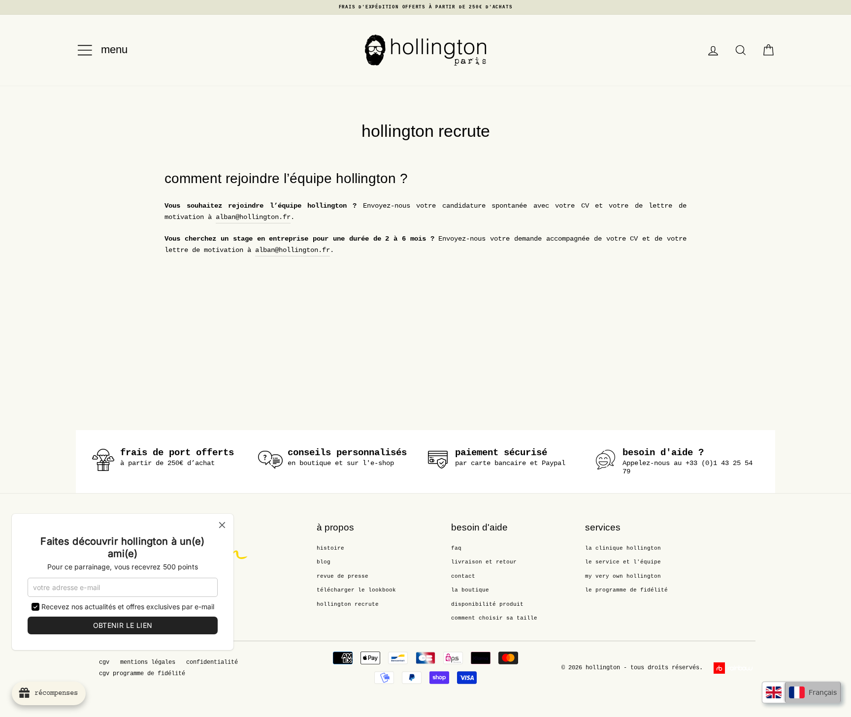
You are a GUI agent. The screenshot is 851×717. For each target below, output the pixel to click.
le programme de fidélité (626, 590)
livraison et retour (484, 562)
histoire (330, 548)
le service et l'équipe (623, 562)
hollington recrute (348, 604)
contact (463, 576)
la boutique (470, 590)
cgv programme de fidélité (142, 673)
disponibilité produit (487, 604)
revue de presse (342, 576)
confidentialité (212, 662)
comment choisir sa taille (494, 618)
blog (323, 562)
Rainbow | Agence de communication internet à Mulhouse (734, 668)
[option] (425, 7)
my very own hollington (623, 576)
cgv (104, 662)
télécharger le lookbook (356, 590)
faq (456, 548)
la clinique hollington (623, 548)
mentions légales (147, 662)
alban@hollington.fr (253, 217)
